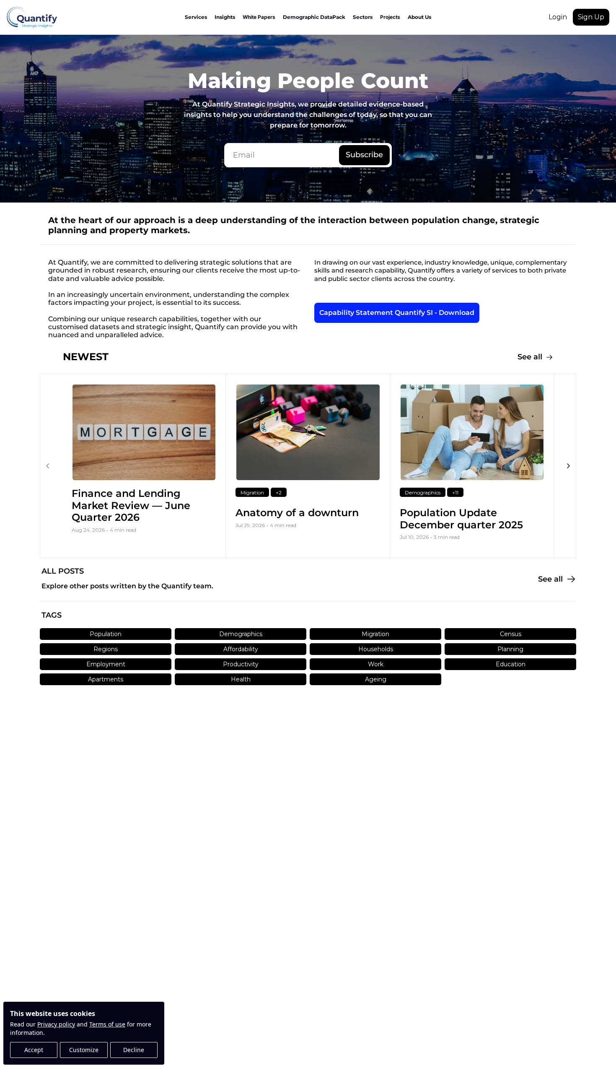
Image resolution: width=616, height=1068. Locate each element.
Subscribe (364, 154)
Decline (133, 1050)
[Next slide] (568, 465)
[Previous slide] (47, 465)
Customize (83, 1050)
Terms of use (107, 1024)
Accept (33, 1050)
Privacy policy (56, 1024)
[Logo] (32, 17)
